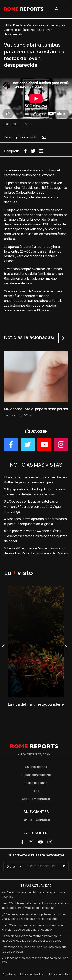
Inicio (7, 25)
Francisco (19, 25)
